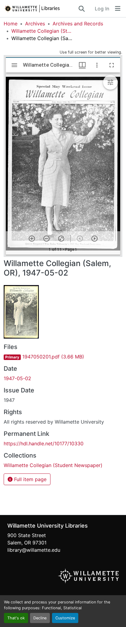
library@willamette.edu (33, 550)
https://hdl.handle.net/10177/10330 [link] (43, 443)
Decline (39, 618)
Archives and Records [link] (78, 23)
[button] (41, 8)
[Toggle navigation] (117, 8)
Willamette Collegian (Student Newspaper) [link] (41, 31)
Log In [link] (102, 9)
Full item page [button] (29, 479)
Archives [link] (35, 23)
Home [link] (10, 23)
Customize (65, 618)
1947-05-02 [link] (17, 378)
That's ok (16, 618)
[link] (63, 356)
